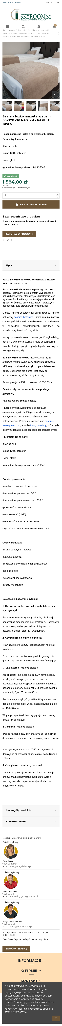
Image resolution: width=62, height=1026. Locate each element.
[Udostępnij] (3, 240)
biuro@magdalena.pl (20, 926)
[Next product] (59, 33)
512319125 (10, 924)
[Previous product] (57, 33)
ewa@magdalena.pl (20, 866)
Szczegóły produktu (19, 810)
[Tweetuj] (8, 240)
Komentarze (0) (16, 821)
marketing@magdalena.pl (23, 896)
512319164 (11, 894)
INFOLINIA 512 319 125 (11, 3)
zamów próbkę (16, 948)
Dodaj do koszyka (33, 204)
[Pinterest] (11, 240)
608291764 (12, 864)
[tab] (31, 265)
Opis (9, 265)
